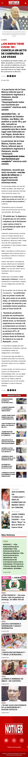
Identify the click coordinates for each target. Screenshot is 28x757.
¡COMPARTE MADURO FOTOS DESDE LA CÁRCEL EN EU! (8, 409)
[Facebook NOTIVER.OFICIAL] (6, 740)
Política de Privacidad (14, 747)
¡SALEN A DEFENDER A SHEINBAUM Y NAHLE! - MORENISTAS (11, 626)
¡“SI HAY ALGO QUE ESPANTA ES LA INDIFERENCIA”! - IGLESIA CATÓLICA (13, 707)
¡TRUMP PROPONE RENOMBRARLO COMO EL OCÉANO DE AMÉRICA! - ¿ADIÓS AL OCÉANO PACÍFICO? (8, 435)
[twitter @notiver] (14, 740)
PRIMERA (3, 592)
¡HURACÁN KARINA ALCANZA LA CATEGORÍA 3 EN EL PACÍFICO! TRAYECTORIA (7, 402)
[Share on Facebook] (10, 76)
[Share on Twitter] (8, 76)
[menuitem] (14, 747)
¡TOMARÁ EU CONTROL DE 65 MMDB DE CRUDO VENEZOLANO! (8, 474)
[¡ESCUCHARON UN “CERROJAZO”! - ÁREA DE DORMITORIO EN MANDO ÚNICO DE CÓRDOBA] (5, 499)
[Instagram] (21, 740)
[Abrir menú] (2, 3)
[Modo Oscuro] (26, 3)
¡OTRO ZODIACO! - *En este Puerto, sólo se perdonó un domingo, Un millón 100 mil (13, 597)
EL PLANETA (4, 39)
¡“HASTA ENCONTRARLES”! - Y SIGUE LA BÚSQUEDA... (13, 653)
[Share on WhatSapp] (15, 76)
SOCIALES (5, 541)
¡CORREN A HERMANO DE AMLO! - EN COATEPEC (12, 680)
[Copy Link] (13, 76)
